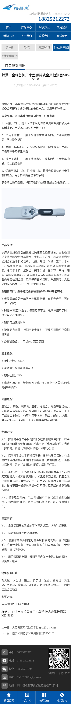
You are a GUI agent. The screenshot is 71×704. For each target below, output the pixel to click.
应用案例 (62, 27)
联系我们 (44, 35)
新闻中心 (8, 35)
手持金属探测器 (61, 47)
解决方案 (44, 27)
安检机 (9, 47)
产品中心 (26, 27)
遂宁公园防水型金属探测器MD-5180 (33, 633)
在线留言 (62, 35)
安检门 (26, 47)
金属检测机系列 (10, 56)
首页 (8, 27)
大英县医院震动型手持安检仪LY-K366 (34, 627)
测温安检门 (44, 47)
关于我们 (26, 35)
